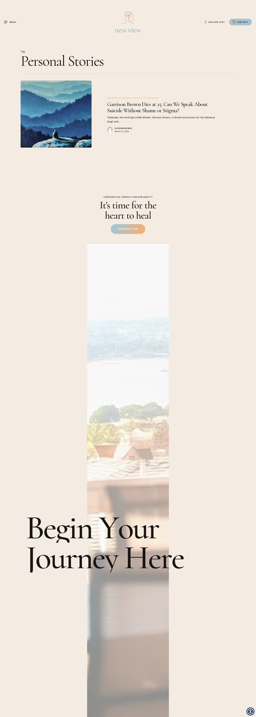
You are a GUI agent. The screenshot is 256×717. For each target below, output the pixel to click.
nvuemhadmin (123, 128)
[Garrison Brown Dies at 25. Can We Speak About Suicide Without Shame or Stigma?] (56, 114)
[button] (10, 22)
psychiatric (151, 98)
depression (114, 98)
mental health (132, 98)
